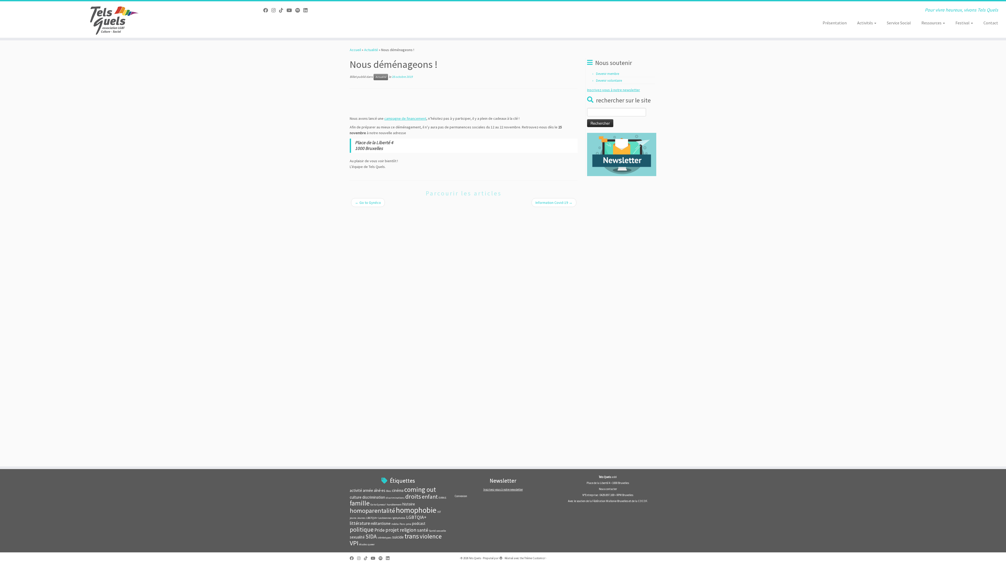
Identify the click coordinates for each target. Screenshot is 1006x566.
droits (413, 496)
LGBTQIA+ (416, 517)
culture (356, 497)
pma (408, 524)
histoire (408, 504)
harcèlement (394, 504)
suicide (398, 537)
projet (392, 529)
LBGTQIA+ (372, 518)
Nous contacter (608, 489)
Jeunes (361, 518)
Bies (388, 491)
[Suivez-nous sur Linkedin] (307, 10)
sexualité (357, 537)
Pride (379, 530)
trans (411, 536)
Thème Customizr (534, 558)
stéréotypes (384, 537)
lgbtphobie (398, 518)
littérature (360, 523)
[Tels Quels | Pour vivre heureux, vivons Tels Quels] (116, 19)
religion (408, 529)
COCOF (642, 501)
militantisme (381, 523)
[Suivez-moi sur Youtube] (291, 10)
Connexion (461, 496)
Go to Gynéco (368, 202)
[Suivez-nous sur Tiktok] (283, 10)
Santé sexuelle (437, 530)
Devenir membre (607, 74)
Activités (865, 22)
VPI (354, 543)
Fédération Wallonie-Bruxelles (610, 501)
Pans (402, 524)
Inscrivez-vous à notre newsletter (613, 90)
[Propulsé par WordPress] (501, 557)
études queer (367, 544)
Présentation (835, 22)
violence (431, 536)
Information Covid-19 (553, 202)
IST (439, 512)
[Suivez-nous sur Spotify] (299, 10)
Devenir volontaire (609, 80)
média (395, 524)
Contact (990, 22)
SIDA (371, 536)
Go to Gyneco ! (378, 504)
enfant (430, 496)
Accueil (355, 49)
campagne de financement (405, 118)
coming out (420, 489)
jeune (353, 518)
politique (362, 529)
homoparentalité (372, 511)
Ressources (931, 22)
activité (356, 490)
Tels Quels (475, 558)
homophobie (416, 510)
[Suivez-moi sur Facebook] (267, 10)
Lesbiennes (385, 518)
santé (422, 530)
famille (360, 503)
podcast (418, 523)
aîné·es (379, 490)
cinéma (397, 490)
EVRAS (442, 497)
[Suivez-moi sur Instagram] (275, 10)
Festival (962, 22)
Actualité (371, 49)
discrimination (373, 497)
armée (368, 490)
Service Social (899, 22)
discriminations (395, 497)
